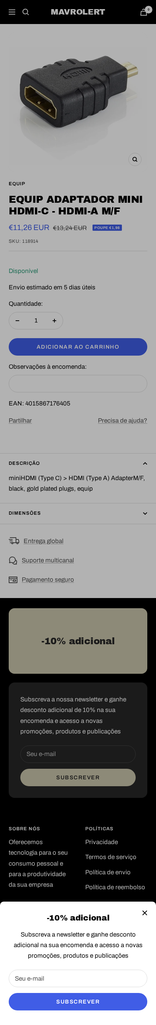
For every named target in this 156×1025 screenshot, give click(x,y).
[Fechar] (144, 912)
